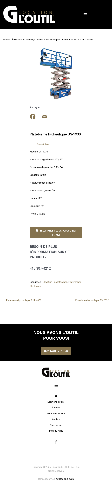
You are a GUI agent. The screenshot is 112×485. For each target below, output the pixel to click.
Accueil (6, 39)
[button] (56, 232)
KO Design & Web (65, 479)
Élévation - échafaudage (23, 39)
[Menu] (85, 14)
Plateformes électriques (48, 39)
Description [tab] (43, 144)
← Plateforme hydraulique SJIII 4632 (22, 300)
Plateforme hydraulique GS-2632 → (92, 301)
